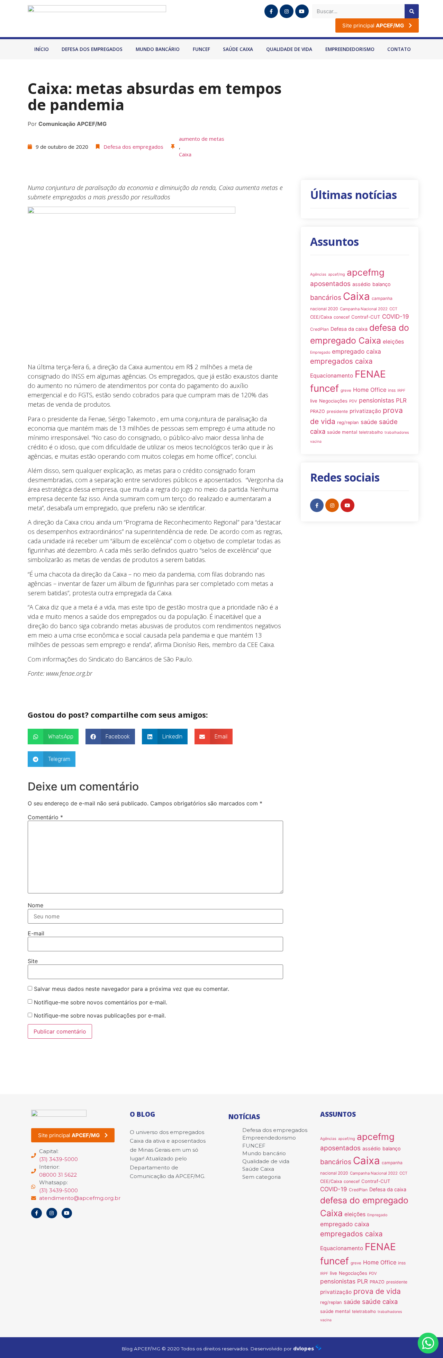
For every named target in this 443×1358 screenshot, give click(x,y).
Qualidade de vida (289, 49)
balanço (381, 284)
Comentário (45, 817)
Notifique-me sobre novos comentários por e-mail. (100, 1002)
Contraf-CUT (365, 317)
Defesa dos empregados (92, 49)
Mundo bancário (158, 49)
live (313, 401)
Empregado (320, 352)
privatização (365, 411)
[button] (53, 736)
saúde (369, 421)
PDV (353, 401)
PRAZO (317, 411)
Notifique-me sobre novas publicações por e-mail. (100, 1015)
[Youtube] (302, 11)
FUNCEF (201, 49)
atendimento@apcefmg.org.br (79, 1198)
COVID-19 (395, 316)
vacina (316, 441)
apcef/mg (336, 274)
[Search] (412, 11)
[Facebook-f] (271, 11)
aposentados (330, 284)
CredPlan (319, 329)
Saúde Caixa (238, 49)
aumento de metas (201, 138)
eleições (393, 341)
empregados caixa (341, 361)
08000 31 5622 (58, 1174)
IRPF (401, 390)
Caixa (185, 154)
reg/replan (348, 422)
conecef (342, 317)
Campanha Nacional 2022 (364, 308)
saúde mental (342, 432)
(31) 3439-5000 (58, 1159)
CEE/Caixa (321, 317)
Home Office (369, 389)
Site (33, 961)
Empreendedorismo (349, 49)
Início (41, 49)
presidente (337, 411)
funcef (324, 388)
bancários (325, 297)
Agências (318, 274)
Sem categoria (261, 1177)
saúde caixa (380, 1301)
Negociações (333, 401)
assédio (361, 284)
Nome (35, 905)
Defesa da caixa (349, 329)
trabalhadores (397, 432)
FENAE (370, 374)
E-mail (36, 933)
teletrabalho (371, 432)
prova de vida (377, 1291)
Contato (399, 49)
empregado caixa (356, 351)
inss (392, 390)
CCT (393, 308)
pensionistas (376, 400)
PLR (401, 400)
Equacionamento (331, 375)
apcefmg (366, 272)
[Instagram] (286, 11)
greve (346, 390)
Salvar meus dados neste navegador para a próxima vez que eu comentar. (131, 989)
